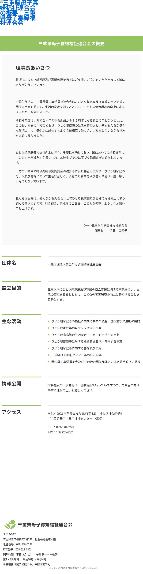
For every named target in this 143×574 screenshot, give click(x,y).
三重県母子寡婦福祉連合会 (70, 568)
